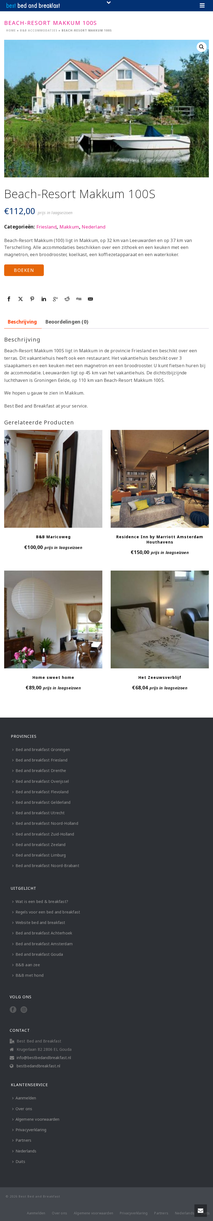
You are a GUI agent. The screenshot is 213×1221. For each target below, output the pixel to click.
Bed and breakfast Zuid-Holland (45, 834)
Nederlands (26, 1151)
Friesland (46, 227)
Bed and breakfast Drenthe (41, 770)
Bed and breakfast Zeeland (41, 844)
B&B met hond (30, 975)
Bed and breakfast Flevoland (42, 791)
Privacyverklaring (31, 1129)
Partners (24, 1140)
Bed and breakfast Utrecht (40, 812)
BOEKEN (24, 270)
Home (11, 30)
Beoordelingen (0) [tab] (66, 322)
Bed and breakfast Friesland (41, 760)
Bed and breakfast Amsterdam (44, 943)
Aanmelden (26, 1098)
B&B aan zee (28, 964)
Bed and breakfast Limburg (41, 855)
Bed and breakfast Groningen (43, 749)
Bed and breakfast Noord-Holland (47, 823)
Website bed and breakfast (40, 922)
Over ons (24, 1108)
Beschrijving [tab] (22, 322)
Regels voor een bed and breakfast (48, 912)
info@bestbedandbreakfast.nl (44, 1057)
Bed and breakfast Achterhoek (44, 933)
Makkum (69, 227)
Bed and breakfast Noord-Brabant (47, 865)
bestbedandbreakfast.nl (38, 1066)
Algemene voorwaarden (38, 1119)
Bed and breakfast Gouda (39, 954)
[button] (202, 47)
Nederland (93, 227)
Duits (21, 1161)
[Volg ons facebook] (13, 1009)
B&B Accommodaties (38, 30)
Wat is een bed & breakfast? (42, 901)
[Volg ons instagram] (24, 1009)
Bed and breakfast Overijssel (42, 781)
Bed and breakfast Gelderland (43, 802)
